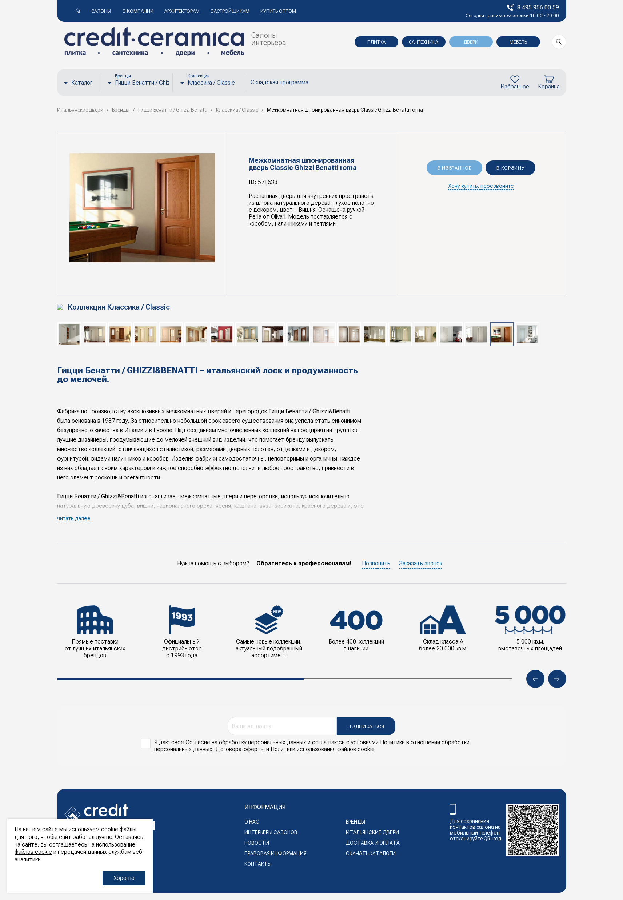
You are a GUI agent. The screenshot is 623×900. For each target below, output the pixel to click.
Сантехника (423, 42)
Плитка (376, 42)
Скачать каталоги (371, 853)
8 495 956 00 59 (538, 7)
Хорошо (124, 878)
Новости (256, 843)
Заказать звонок (420, 563)
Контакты (258, 864)
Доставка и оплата (373, 843)
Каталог (81, 82)
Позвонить (376, 563)
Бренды (355, 822)
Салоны (101, 11)
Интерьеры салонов (270, 832)
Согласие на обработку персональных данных (245, 742)
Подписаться (366, 726)
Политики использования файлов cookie (323, 749)
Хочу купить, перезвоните (481, 186)
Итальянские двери (372, 832)
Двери (470, 42)
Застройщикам (230, 11)
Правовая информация (275, 853)
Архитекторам (182, 11)
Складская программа (279, 82)
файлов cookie (33, 851)
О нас (251, 822)
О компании (137, 11)
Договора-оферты (240, 749)
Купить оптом (278, 11)
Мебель (518, 42)
